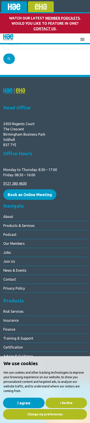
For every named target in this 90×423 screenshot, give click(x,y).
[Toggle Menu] (82, 38)
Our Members (14, 243)
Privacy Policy (14, 288)
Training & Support (18, 338)
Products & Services (19, 226)
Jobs (7, 252)
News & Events (14, 270)
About (8, 217)
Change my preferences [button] (45, 414)
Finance (9, 329)
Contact (9, 279)
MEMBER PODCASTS (62, 18)
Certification (13, 347)
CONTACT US (44, 29)
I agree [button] (23, 403)
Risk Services (13, 311)
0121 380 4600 (15, 183)
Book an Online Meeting (30, 194)
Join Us (9, 261)
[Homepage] (8, 38)
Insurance (11, 320)
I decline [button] (66, 403)
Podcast (9, 235)
